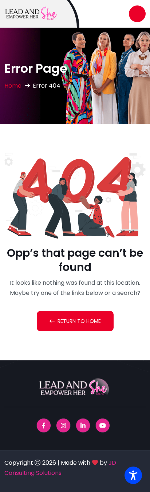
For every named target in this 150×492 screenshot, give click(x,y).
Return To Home (79, 321)
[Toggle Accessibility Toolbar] (133, 475)
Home (12, 85)
